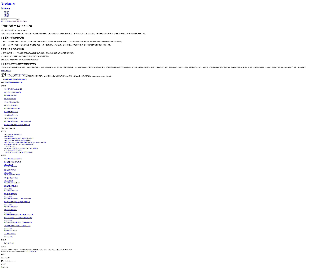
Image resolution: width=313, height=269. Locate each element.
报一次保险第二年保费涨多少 (13, 134)
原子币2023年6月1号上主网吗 (13, 150)
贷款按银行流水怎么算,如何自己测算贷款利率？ (19, 152)
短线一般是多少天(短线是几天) (13, 82)
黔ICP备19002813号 (31, 251)
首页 (2, 21)
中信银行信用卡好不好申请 (19, 21)
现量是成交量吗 (9, 136)
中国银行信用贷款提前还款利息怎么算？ (16, 79)
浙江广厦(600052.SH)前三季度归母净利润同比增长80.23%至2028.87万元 (25, 142)
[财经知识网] (8, 3)
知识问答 (6, 14)
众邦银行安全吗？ (10, 146)
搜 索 (18, 19)
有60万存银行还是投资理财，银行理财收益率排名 (19, 138)
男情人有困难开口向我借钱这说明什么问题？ (18, 140)
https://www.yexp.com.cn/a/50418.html (17, 74)
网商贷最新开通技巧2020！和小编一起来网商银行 (19, 144)
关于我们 (6, 16)
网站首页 (6, 12)
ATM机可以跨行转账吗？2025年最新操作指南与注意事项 (21, 148)
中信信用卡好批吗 (6, 71)
